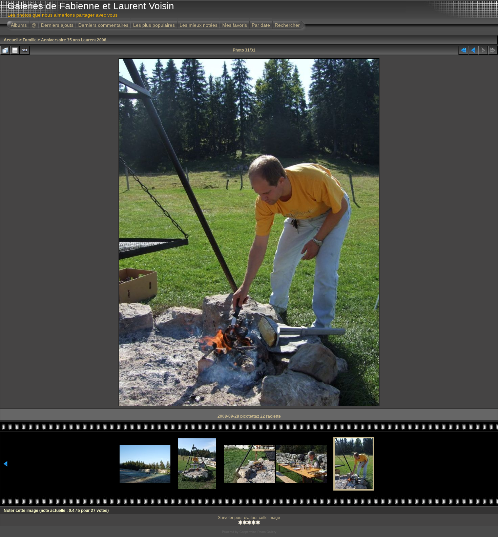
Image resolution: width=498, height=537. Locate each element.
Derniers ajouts (57, 25)
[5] (258, 522)
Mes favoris (234, 25)
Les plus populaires (154, 25)
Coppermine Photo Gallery (258, 532)
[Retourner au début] (463, 50)
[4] (253, 522)
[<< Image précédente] (473, 50)
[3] (249, 522)
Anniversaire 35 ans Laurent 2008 (73, 40)
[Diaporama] (24, 50)
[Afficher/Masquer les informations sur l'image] (15, 50)
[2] (245, 522)
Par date (261, 25)
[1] (240, 522)
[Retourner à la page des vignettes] (5, 50)
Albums (19, 25)
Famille (30, 40)
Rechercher (287, 25)
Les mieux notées (198, 25)
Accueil (11, 40)
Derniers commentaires (103, 25)
